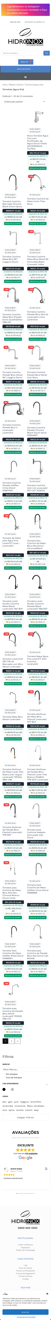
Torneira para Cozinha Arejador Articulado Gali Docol (36, 833)
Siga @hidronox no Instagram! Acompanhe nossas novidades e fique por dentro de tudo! (27, 9)
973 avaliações (31, 1153)
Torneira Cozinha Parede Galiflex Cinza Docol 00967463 (11, 486)
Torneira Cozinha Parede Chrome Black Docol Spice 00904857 (37, 431)
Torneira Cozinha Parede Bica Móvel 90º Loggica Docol (12, 375)
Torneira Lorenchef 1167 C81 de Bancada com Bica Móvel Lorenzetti (12, 663)
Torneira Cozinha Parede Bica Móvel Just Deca (37, 375)
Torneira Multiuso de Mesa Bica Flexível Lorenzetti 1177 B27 (37, 718)
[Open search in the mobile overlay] (25, 53)
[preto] (3, 1089)
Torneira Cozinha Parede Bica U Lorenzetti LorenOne (11, 429)
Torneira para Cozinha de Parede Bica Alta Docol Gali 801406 (37, 954)
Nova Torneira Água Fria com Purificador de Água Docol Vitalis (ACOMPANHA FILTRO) (37, 142)
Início (4, 84)
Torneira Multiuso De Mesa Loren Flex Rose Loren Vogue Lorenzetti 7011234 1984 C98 (12, 774)
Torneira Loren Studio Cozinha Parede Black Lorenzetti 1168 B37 (37, 605)
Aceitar (25, 1312)
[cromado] (12, 1089)
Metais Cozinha (16, 84)
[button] (47, 1294)
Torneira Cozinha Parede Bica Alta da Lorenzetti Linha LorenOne (37, 315)
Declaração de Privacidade (26, 1317)
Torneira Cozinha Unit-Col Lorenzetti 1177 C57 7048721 (37, 488)
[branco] (8, 1089)
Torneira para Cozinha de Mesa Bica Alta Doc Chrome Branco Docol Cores (11, 892)
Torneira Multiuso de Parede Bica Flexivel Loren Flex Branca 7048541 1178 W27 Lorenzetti (37, 774)
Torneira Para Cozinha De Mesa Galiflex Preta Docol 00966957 (13, 954)
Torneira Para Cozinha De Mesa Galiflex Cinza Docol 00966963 (37, 889)
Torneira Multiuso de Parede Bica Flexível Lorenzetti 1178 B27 (12, 831)
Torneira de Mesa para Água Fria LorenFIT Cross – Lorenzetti (11, 542)
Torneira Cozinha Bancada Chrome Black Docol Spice (12, 204)
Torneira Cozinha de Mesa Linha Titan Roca (38, 201)
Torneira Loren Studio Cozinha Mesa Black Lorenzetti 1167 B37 (12, 605)
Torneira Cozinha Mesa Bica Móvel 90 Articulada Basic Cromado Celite (37, 260)
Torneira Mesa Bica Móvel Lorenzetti (12, 717)
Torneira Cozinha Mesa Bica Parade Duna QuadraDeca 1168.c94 (12, 318)
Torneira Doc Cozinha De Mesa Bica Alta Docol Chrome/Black (36, 544)
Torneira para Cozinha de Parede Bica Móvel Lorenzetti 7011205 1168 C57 (12, 1013)
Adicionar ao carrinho (37, 168)
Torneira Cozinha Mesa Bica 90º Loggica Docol (11, 259)
